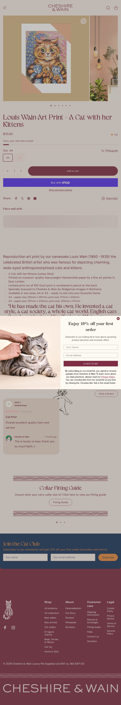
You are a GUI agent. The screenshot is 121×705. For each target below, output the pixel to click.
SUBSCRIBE (90, 363)
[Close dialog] (118, 318)
